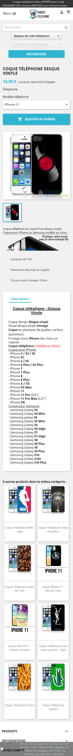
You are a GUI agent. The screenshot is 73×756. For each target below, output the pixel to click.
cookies (59, 747)
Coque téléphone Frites (19, 705)
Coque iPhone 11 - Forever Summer (19, 648)
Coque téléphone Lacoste (53, 707)
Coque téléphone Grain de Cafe (19, 588)
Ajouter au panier (36, 119)
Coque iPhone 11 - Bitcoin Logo (53, 588)
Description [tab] (20, 299)
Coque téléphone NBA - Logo (20, 529)
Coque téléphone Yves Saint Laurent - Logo (53, 648)
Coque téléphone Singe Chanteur (53, 529)
